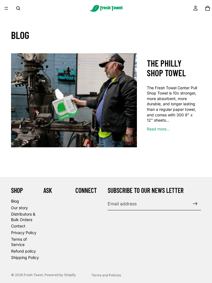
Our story (19, 207)
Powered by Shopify (60, 275)
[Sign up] (195, 203)
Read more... (158, 129)
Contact (18, 226)
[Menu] (6, 8)
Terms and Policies (106, 275)
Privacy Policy (23, 232)
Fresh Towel (33, 275)
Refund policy (23, 251)
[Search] (18, 8)
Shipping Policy (25, 257)
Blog (15, 201)
